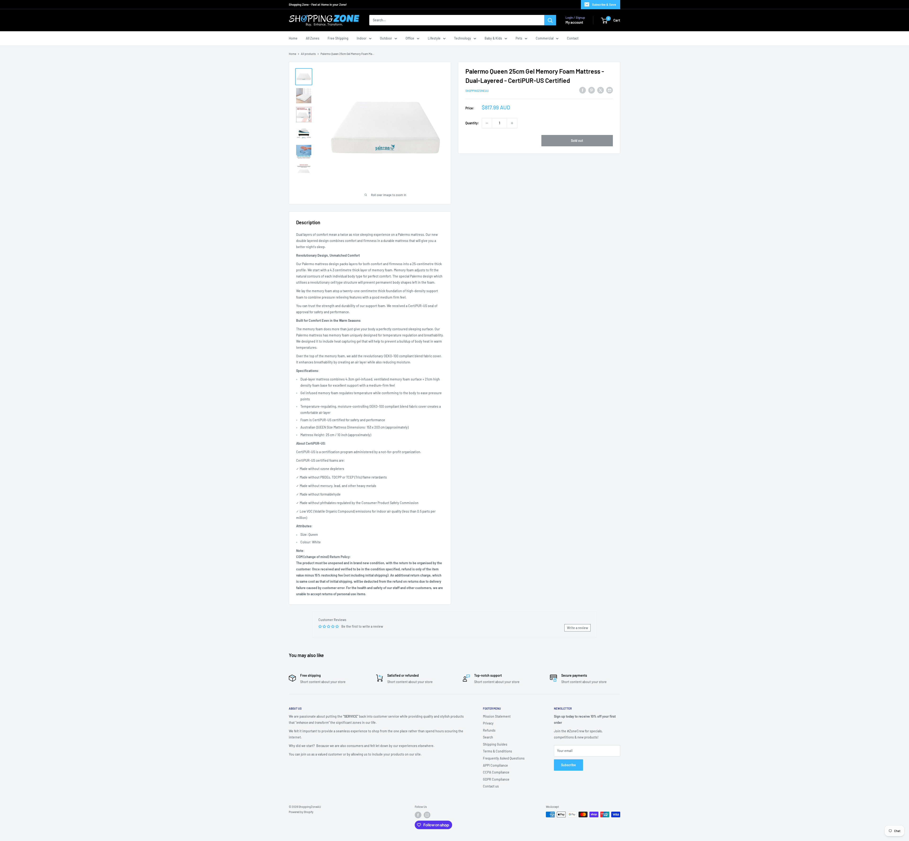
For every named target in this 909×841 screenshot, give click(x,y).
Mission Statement (497, 716)
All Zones (312, 38)
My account (574, 22)
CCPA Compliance (496, 772)
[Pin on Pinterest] (591, 90)
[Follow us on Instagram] (427, 815)
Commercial (544, 38)
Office (409, 38)
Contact (573, 38)
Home (293, 38)
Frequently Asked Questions (504, 758)
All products (308, 53)
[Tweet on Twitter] (600, 90)
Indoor (361, 38)
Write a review (577, 628)
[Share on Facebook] (582, 90)
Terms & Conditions (497, 751)
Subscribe (568, 765)
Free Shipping (338, 38)
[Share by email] (609, 90)
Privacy (488, 723)
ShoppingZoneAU (477, 91)
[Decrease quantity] (487, 123)
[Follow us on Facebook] (418, 815)
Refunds (489, 730)
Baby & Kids (493, 38)
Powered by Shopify (301, 812)
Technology (462, 38)
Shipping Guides (495, 744)
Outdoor (386, 38)
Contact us (491, 786)
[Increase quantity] (512, 123)
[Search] (550, 20)
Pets (519, 38)
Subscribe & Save (604, 4)
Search (488, 737)
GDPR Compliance (496, 779)
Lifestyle (434, 38)
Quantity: (472, 123)
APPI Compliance (495, 765)
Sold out (577, 141)
